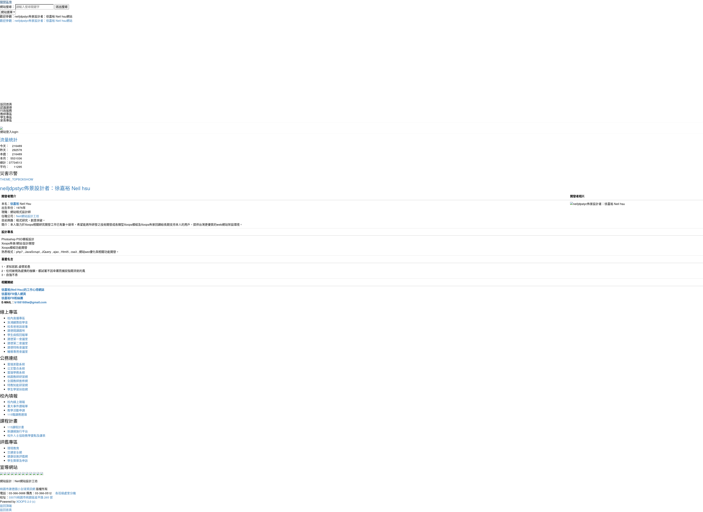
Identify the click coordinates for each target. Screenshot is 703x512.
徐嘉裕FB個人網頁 (13, 294)
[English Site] (1, 128)
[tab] (351, 107)
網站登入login (9, 132)
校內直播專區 (16, 318)
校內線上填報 (16, 402)
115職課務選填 (17, 414)
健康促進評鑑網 (17, 456)
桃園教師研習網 (17, 376)
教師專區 (6, 114)
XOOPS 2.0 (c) (25, 501)
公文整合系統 (16, 368)
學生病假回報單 (17, 335)
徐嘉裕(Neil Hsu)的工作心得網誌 (22, 289)
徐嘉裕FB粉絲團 (12, 298)
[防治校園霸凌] (23, 473)
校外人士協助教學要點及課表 (26, 435)
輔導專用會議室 (17, 351)
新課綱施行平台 (17, 431)
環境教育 (13, 448)
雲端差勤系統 (16, 364)
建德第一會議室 (17, 339)
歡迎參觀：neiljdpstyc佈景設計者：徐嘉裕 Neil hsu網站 (36, 20)
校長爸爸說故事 (17, 326)
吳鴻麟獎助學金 (17, 322)
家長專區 (6, 120)
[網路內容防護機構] (8, 473)
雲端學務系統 (16, 372)
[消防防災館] (16, 473)
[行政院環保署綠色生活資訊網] (12, 473)
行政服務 (6, 110)
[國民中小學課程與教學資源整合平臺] (38, 473)
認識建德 (6, 107)
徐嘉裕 (14, 204)
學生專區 (6, 117)
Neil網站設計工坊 (27, 216)
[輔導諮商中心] (34, 473)
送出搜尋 (62, 7)
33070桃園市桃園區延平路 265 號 (31, 497)
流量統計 (9, 139)
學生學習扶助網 (17, 389)
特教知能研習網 (17, 385)
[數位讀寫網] (27, 473)
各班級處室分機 (64, 493)
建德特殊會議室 (17, 347)
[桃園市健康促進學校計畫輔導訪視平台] (41, 473)
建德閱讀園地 (16, 330)
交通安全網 (14, 452)
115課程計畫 (15, 427)
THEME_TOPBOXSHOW (16, 179)
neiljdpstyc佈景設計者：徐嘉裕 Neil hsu (45, 188)
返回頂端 (6, 506)
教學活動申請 (16, 410)
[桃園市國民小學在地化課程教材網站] (5, 473)
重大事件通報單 (17, 406)
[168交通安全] (1, 473)
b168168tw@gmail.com (30, 302)
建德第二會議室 (17, 343)
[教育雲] (30, 473)
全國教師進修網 (17, 381)
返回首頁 (6, 104)
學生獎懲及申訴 (17, 460)
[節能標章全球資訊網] (19, 473)
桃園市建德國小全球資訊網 (17, 489)
